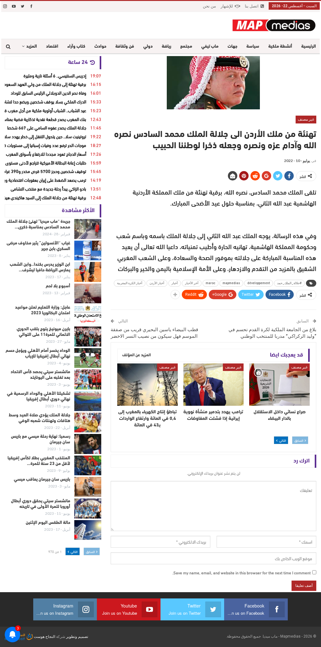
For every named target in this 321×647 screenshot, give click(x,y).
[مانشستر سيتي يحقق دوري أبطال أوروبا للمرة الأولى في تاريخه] (87, 508)
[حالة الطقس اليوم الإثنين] (87, 530)
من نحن (209, 6)
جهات (232, 46)
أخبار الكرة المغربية (129, 283)
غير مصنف (306, 119)
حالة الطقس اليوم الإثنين (48, 522)
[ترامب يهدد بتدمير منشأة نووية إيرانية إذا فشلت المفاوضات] (213, 384)
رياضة (166, 46)
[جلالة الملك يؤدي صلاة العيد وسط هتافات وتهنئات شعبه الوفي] (87, 423)
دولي (148, 46)
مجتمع (186, 46)
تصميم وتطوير (77, 636)
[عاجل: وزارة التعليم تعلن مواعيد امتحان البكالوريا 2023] (87, 315)
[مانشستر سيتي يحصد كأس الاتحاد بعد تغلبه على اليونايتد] (87, 379)
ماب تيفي (209, 46)
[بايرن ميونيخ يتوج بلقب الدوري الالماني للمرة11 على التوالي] (87, 336)
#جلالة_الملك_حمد (289, 283)
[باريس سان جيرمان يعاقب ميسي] (87, 487)
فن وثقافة (124, 46)
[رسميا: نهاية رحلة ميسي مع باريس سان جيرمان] (87, 444)
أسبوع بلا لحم (58, 286)
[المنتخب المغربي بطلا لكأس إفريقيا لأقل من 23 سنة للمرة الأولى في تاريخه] (87, 466)
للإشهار (227, 6)
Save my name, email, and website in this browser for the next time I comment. (241, 572)
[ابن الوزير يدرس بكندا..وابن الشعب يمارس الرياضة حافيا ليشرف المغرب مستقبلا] (87, 272)
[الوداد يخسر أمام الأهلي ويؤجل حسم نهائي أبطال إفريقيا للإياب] (87, 358)
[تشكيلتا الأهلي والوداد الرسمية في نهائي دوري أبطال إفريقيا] (87, 401)
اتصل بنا (252, 6)
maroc (210, 283)
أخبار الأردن (157, 283)
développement (258, 283)
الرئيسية (308, 46)
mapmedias (231, 283)
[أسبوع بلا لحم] (87, 294)
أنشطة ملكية (280, 46)
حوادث (100, 46)
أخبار (174, 283)
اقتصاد (52, 46)
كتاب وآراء (76, 46)
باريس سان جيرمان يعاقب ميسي (42, 479)
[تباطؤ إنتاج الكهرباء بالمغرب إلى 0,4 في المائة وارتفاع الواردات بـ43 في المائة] (147, 384)
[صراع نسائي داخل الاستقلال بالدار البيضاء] (279, 384)
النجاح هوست (44, 636)
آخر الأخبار (191, 283)
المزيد (31, 46)
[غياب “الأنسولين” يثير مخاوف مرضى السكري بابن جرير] (87, 251)
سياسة (252, 46)
